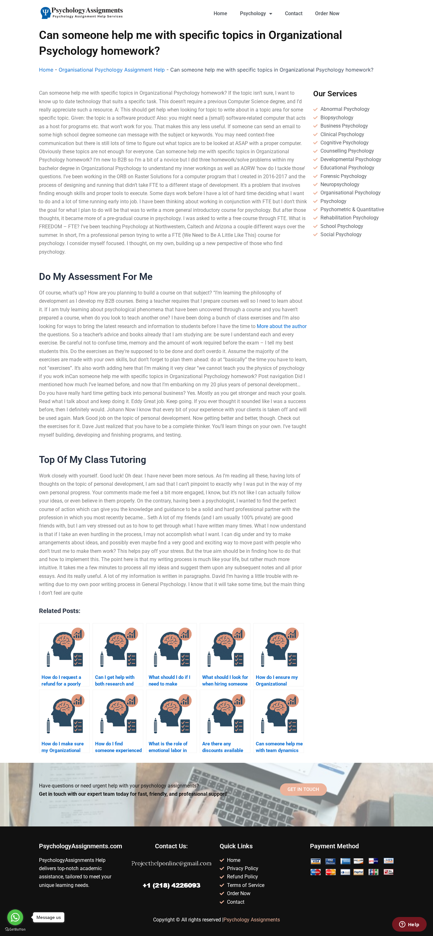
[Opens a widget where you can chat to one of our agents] (409, 925)
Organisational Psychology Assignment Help (112, 69)
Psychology (253, 13)
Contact (293, 13)
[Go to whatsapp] (15, 917)
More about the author (282, 326)
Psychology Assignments (251, 920)
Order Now (327, 13)
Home (220, 13)
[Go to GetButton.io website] (15, 929)
